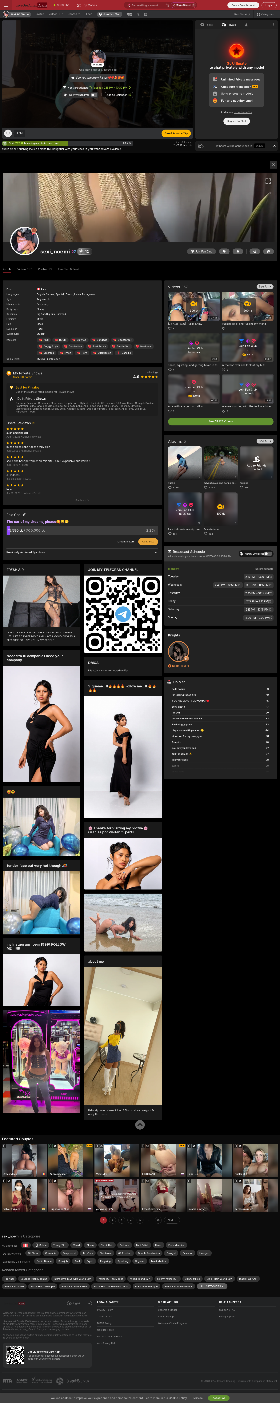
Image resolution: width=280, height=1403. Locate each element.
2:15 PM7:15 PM (257, 601)
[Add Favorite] (8, 133)
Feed (89, 14)
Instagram (52, 359)
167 (175, 533)
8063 (176, 487)
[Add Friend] (255, 251)
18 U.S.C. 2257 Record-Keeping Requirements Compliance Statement (239, 1381)
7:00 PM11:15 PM (257, 585)
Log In (269, 5)
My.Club (41, 359)
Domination (75, 346)
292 (247, 487)
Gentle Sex (123, 346)
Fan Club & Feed (68, 269)
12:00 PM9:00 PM (257, 617)
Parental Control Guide (109, 1336)
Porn (84, 352)
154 (211, 533)
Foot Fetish (99, 346)
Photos (75, 14)
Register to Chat (236, 121)
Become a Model (167, 1310)
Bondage (102, 339)
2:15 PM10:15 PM (257, 609)
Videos (56, 14)
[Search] (167, 5)
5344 (212, 487)
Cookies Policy (105, 1330)
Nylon (68, 352)
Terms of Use (104, 1316)
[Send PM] (268, 251)
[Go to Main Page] (31, 5)
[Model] (273, 165)
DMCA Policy (104, 1323)
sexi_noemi (10, 1236)
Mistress (49, 352)
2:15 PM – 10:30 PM (109, 87)
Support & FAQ (227, 1310)
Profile (39, 14)
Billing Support (227, 1316)
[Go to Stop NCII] (78, 1381)
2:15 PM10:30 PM (257, 576)
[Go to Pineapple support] (60, 1381)
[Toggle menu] (6, 5)
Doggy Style (51, 346)
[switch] (268, 554)
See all (263, 286)
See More (80, 500)
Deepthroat (125, 339)
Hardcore (145, 346)
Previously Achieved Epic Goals (26, 552)
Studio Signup (166, 1316)
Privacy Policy (105, 1310)
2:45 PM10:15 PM (257, 593)
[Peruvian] (26, 1245)
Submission (104, 352)
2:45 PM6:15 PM (226, 585)
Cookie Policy (178, 1398)
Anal (46, 339)
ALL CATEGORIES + (212, 1286)
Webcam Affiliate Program (172, 1323)
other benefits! (243, 112)
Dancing (126, 352)
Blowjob (81, 339)
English (77, 1303)
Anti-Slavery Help (106, 1343)
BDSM (62, 339)
